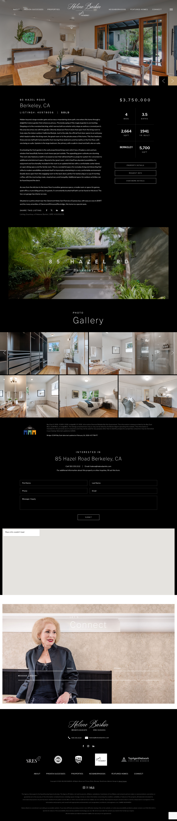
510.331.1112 (74, 466)
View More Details (135, 181)
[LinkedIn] (93, 746)
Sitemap (96, 781)
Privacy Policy (89, 781)
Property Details (135, 165)
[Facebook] (83, 746)
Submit (88, 517)
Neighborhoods (117, 9)
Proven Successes (33, 9)
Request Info (135, 173)
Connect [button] (138, 774)
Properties (53, 9)
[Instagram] (88, 746)
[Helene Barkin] (84, 9)
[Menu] (171, 9)
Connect (157, 9)
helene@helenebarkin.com (100, 466)
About (16, 9)
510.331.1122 (76, 738)
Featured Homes (139, 9)
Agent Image (123, 781)
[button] (163, 80)
